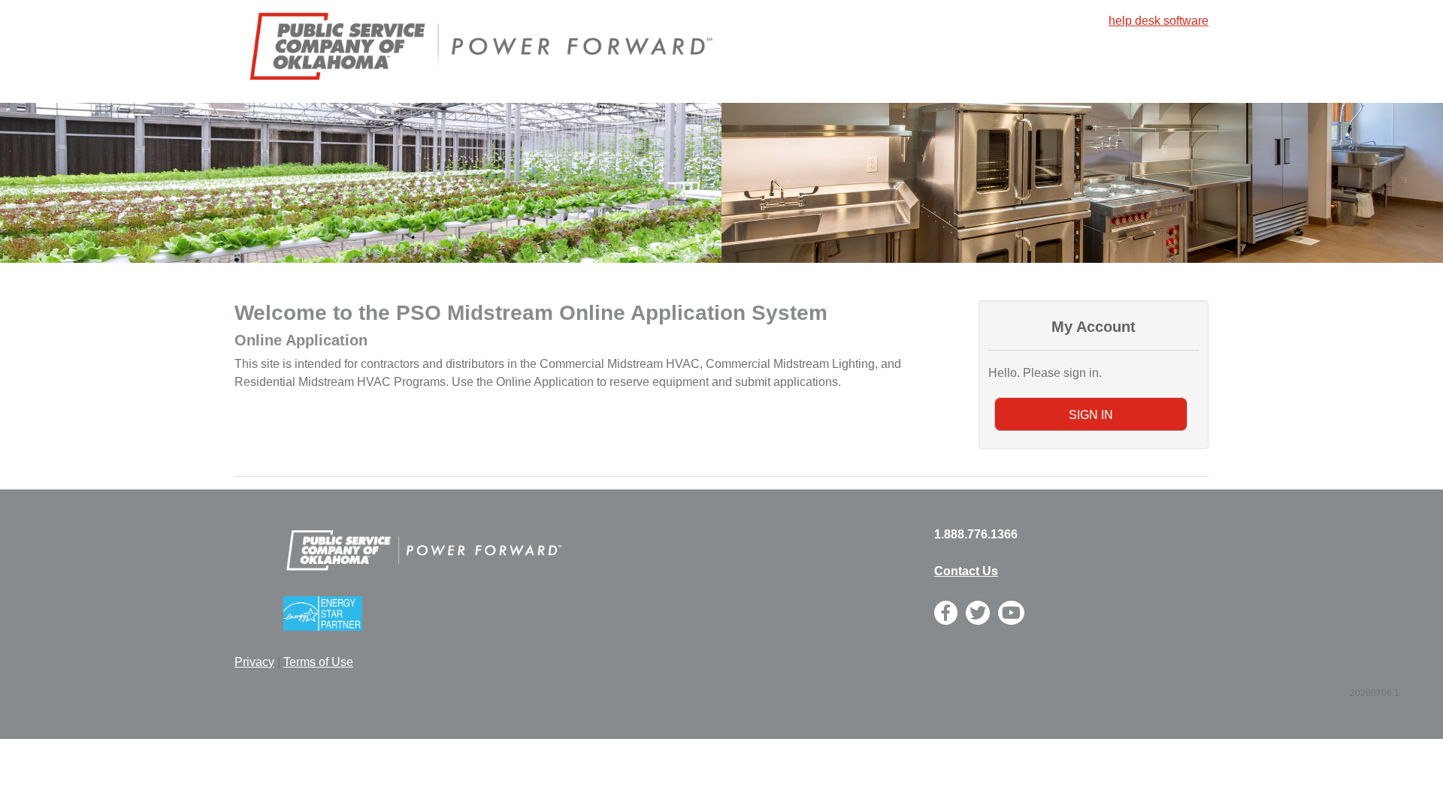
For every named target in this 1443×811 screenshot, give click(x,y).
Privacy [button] (254, 662)
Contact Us (966, 571)
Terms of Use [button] (318, 662)
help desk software (1159, 20)
